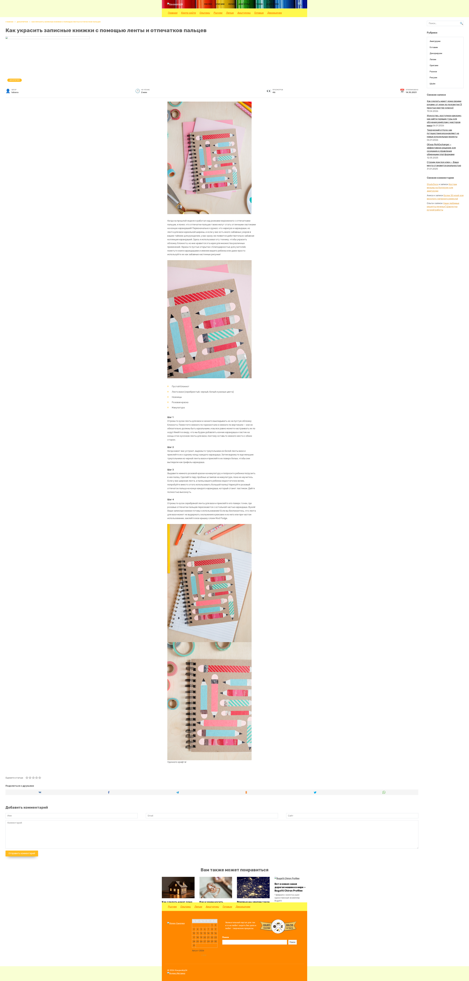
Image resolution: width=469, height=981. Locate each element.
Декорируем (272, 4)
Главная (172, 12)
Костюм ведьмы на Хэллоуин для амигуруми (442, 187)
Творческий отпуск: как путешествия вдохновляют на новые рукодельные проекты (443, 133)
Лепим (231, 4)
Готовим (258, 4)
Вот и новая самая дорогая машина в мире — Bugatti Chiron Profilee (290, 887)
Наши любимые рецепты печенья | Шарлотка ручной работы (443, 206)
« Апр (203, 955)
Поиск (225, 937)
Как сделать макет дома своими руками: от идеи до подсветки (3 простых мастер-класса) (444, 104)
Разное (433, 71)
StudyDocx (432, 184)
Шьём (432, 83)
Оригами (219, 4)
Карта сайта (188, 12)
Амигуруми (244, 4)
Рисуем (208, 4)
